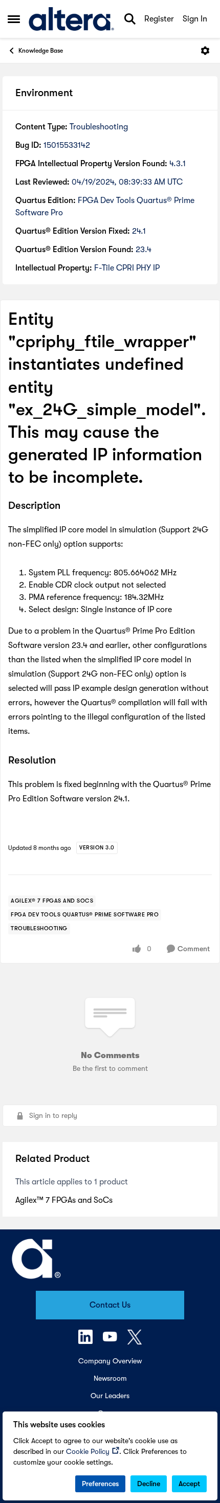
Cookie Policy (87, 1451)
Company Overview (110, 1361)
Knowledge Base (40, 50)
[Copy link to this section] (68, 506)
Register (159, 19)
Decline (148, 1483)
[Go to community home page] (71, 19)
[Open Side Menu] (14, 19)
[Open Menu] (205, 50)
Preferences (100, 1483)
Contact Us (110, 1305)
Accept (189, 1483)
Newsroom (110, 1378)
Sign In (195, 19)
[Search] (130, 19)
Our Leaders (110, 1396)
